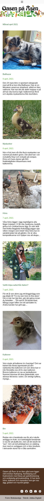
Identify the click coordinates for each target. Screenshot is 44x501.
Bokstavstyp (16, 498)
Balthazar (7, 74)
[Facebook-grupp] (40, 491)
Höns (5, 213)
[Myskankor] (22, 119)
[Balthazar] (22, 49)
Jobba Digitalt (35, 498)
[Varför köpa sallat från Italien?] (22, 260)
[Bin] (22, 404)
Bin (4, 429)
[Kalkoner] (22, 330)
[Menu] (22, 2)
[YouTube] (31, 491)
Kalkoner (7, 355)
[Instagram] (22, 491)
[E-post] (35, 491)
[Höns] (22, 189)
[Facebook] (26, 491)
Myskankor (7, 144)
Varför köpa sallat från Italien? (15, 285)
